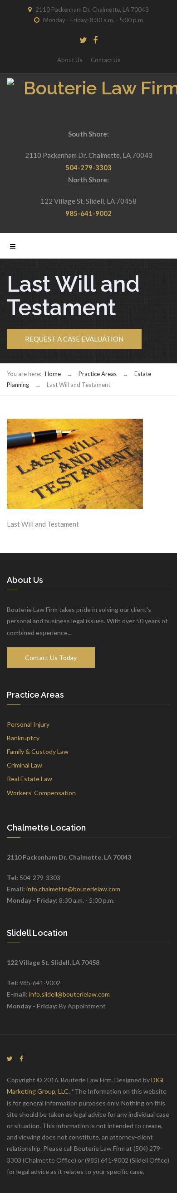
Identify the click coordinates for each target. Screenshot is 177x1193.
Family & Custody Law (38, 751)
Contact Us (105, 60)
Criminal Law (24, 765)
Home (53, 373)
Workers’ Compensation (41, 793)
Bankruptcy (23, 738)
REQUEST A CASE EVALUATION (74, 339)
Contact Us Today (51, 657)
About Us (69, 60)
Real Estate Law (29, 778)
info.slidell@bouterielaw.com (69, 994)
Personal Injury (28, 724)
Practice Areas (98, 373)
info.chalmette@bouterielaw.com (73, 889)
